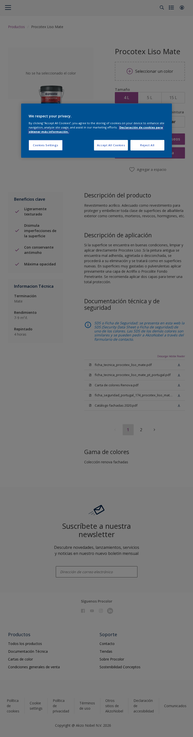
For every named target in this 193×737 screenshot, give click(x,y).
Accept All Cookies (111, 145)
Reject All (147, 145)
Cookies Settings (45, 145)
